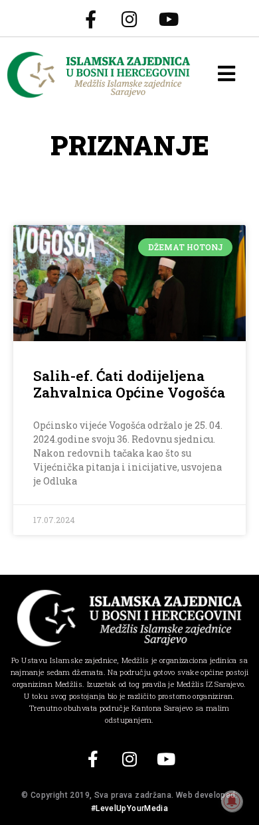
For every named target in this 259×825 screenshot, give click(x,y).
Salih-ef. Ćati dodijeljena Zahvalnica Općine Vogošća (129, 384)
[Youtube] (169, 19)
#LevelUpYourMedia (129, 808)
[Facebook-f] (90, 19)
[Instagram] (129, 19)
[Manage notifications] (231, 801)
